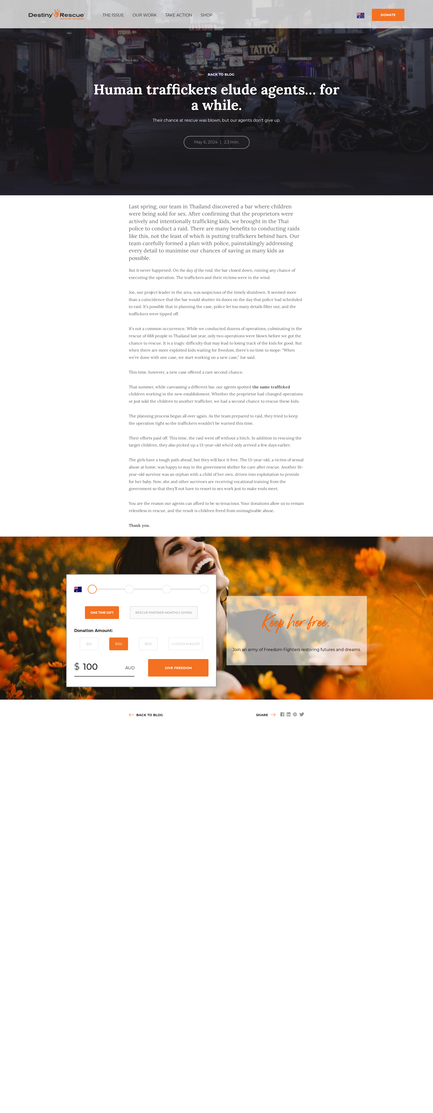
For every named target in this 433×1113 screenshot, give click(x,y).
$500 (148, 644)
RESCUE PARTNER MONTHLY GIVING (163, 612)
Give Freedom (178, 668)
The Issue (113, 15)
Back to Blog (220, 74)
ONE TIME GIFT (102, 612)
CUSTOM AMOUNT (185, 644)
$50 (89, 644)
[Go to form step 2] (129, 589)
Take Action (178, 15)
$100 (118, 644)
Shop (206, 15)
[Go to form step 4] (203, 589)
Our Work (145, 15)
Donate (388, 15)
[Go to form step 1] (92, 589)
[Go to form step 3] (166, 589)
